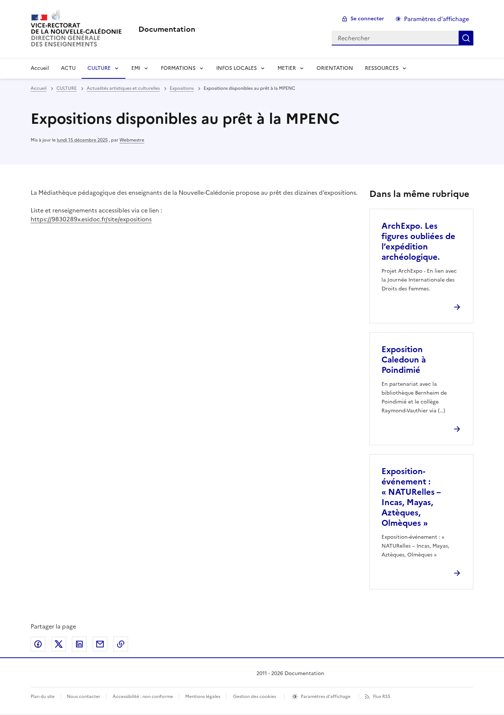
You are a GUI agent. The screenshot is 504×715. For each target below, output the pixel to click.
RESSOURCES (381, 68)
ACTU (68, 68)
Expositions (182, 88)
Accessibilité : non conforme (143, 696)
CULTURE (99, 68)
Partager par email (100, 644)
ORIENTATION (335, 68)
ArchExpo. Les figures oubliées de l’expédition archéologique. (418, 241)
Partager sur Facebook (38, 644)
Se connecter (367, 19)
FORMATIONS (178, 68)
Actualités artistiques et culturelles (123, 88)
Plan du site (43, 696)
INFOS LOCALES (236, 68)
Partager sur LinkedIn (79, 644)
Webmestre (132, 140)
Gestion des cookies (254, 696)
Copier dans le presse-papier (120, 644)
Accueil (40, 68)
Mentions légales (202, 696)
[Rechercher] (466, 38)
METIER (286, 68)
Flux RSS (381, 696)
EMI (135, 68)
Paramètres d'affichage (436, 18)
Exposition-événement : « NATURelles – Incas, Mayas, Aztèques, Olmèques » (411, 497)
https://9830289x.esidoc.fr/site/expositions (91, 219)
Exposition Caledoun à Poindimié (404, 359)
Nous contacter (83, 696)
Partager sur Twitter (58, 644)
